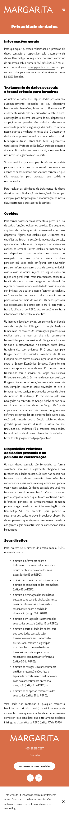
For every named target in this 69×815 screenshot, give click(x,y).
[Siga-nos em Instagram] (38, 777)
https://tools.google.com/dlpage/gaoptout (27, 438)
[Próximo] (63, 9)
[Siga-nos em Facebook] (30, 777)
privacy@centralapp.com (41, 67)
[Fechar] (63, 801)
